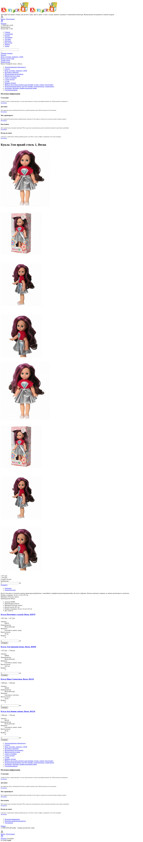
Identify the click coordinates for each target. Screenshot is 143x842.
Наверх (3, 826)
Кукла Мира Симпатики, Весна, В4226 (17, 679)
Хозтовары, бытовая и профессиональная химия (21, 88)
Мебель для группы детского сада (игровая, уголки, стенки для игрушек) (29, 85)
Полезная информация (12, 819)
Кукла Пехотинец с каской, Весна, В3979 (18, 614)
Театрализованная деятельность (15, 67)
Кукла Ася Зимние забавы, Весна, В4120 (18, 711)
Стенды (7, 69)
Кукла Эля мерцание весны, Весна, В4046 (18, 647)
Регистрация (10, 19)
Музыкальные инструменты (14, 74)
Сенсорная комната (11, 90)
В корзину (4, 585)
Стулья (7, 81)
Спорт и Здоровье (11, 77)
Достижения (9, 823)
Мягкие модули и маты (12, 76)
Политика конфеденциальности (15, 821)
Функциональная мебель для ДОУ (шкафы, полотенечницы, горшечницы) (29, 86)
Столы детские (10, 79)
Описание (8, 588)
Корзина (3, 23)
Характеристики (10, 590)
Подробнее (4, 103)
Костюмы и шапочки (12, 72)
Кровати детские (10, 83)
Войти (3, 19)
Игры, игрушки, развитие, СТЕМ (16, 70)
